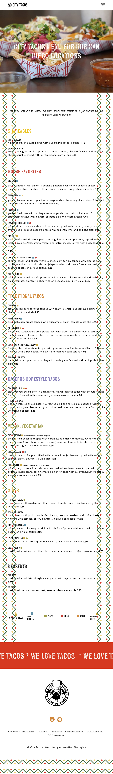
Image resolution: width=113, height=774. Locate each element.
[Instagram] (52, 719)
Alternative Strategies (72, 747)
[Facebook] (59, 719)
